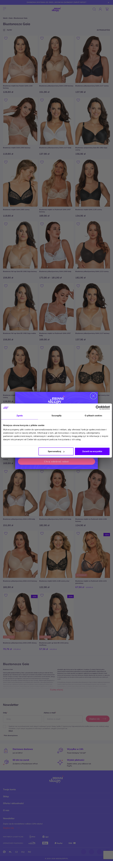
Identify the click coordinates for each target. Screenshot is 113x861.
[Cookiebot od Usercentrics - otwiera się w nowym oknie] (98, 407)
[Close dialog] (93, 396)
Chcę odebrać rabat (56, 461)
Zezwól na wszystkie (92, 451)
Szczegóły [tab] (57, 415)
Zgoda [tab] (20, 415)
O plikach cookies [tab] (93, 415)
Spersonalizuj (54, 451)
